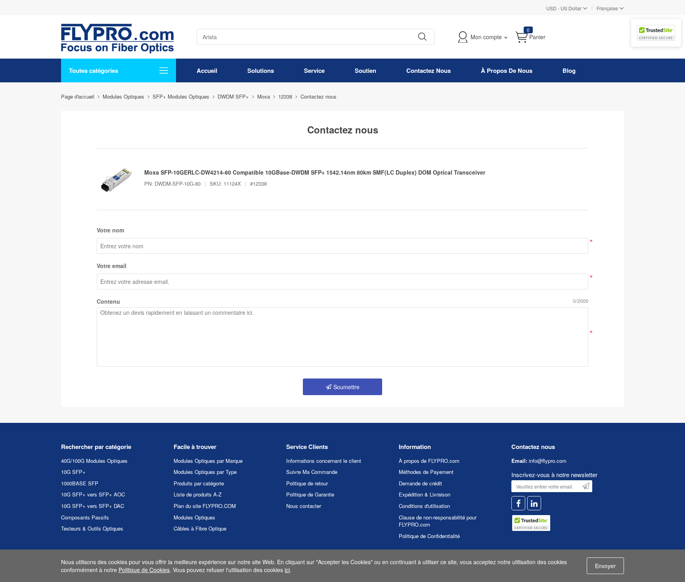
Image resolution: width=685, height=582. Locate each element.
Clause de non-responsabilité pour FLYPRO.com (437, 521)
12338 (285, 96)
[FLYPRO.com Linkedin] (534, 503)
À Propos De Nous (506, 70)
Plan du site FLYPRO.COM (205, 506)
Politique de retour (307, 483)
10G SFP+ (73, 471)
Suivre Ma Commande (311, 471)
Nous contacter (303, 506)
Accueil (207, 70)
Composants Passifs (85, 517)
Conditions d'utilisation (424, 506)
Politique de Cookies (144, 570)
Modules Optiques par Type (205, 471)
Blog (569, 70)
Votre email (111, 266)
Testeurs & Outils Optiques (92, 528)
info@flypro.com (547, 460)
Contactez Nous (428, 70)
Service (314, 70)
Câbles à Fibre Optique (200, 528)
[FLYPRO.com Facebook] (518, 503)
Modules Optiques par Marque (208, 460)
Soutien (365, 70)
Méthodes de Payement (426, 471)
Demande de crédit (420, 483)
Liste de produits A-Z (198, 494)
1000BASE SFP (79, 483)
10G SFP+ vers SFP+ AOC (93, 494)
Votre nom (110, 230)
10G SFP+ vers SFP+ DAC (92, 506)
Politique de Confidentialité (429, 536)
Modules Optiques (194, 517)
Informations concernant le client (323, 460)
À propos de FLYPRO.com (429, 460)
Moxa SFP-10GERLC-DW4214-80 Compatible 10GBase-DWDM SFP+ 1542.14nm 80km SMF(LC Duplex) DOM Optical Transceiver (314, 172)
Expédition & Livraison (424, 494)
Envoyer (605, 566)
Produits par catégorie (199, 483)
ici (287, 570)
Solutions (260, 70)
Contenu (108, 301)
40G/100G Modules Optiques (94, 460)
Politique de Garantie (310, 494)
